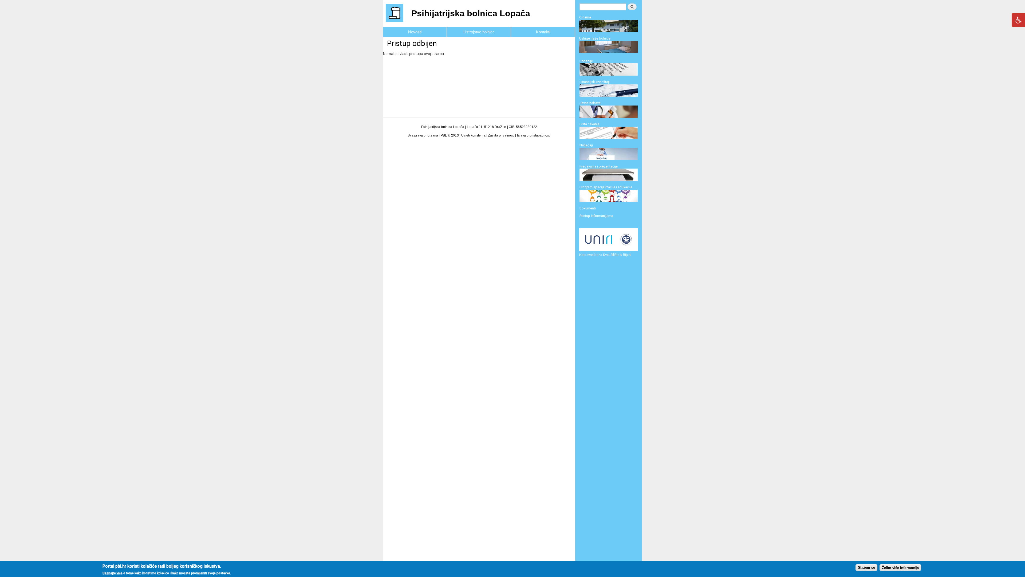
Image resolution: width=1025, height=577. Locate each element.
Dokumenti (587, 208)
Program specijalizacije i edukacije (605, 187)
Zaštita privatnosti (501, 135)
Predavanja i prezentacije (598, 166)
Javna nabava (590, 103)
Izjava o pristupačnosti (534, 135)
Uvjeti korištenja (473, 135)
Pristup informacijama (596, 216)
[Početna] (395, 13)
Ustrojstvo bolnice (479, 32)
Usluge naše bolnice (594, 38)
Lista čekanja (589, 124)
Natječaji (586, 145)
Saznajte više (112, 573)
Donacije (586, 61)
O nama (585, 17)
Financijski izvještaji (594, 82)
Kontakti (543, 32)
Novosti (414, 32)
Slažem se (866, 568)
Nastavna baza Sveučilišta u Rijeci (605, 255)
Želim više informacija (900, 568)
